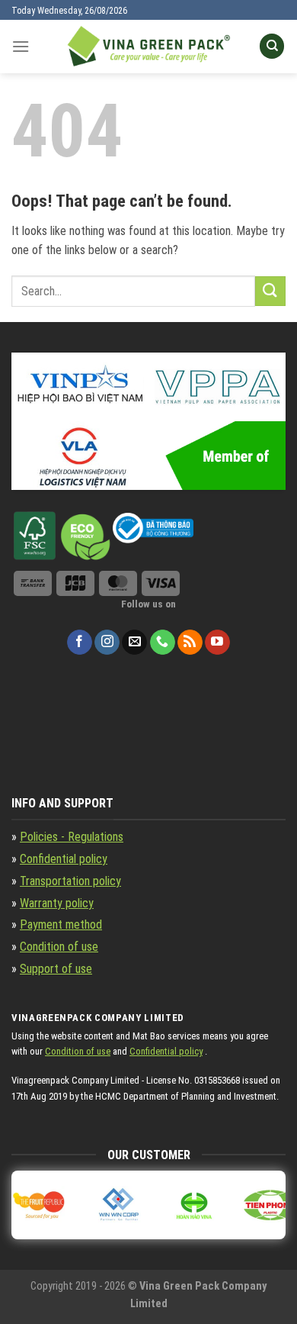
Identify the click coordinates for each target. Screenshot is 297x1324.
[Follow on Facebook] (79, 643)
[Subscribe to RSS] (190, 643)
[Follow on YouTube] (217, 643)
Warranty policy (57, 903)
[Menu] (20, 46)
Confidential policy (63, 859)
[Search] (272, 46)
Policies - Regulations (71, 837)
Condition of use (59, 946)
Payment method (61, 924)
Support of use (56, 969)
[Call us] (162, 643)
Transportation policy (70, 881)
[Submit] (270, 291)
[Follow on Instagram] (107, 643)
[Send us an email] (134, 643)
